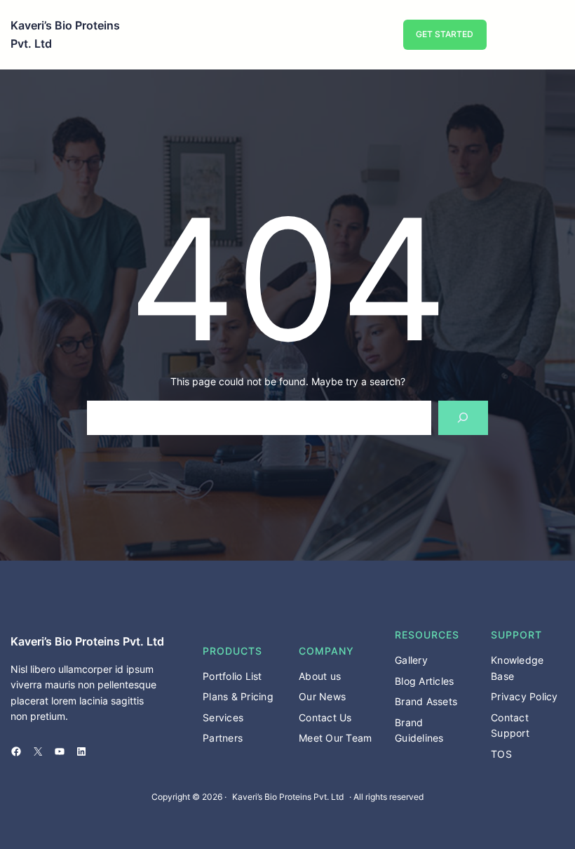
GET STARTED (444, 34)
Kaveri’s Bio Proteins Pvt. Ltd (87, 641)
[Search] (463, 418)
